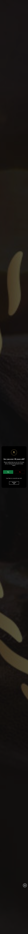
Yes (8, 472)
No (20, 472)
